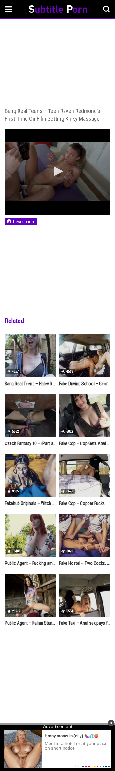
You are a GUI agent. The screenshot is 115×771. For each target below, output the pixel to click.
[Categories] (8, 9)
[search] (106, 9)
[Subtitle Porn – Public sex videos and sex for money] (57, 10)
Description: (24, 221)
